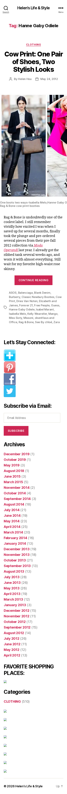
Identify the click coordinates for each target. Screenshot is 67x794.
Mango (53, 313)
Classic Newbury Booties (38, 297)
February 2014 (15, 538)
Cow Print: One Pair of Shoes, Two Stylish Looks (33, 61)
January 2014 (15, 543)
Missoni (28, 318)
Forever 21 (26, 305)
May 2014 (12, 521)
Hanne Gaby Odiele (22, 309)
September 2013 (17, 566)
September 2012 (17, 627)
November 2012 (16, 616)
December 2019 (17, 454)
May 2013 (12, 588)
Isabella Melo (17, 313)
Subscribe (16, 430)
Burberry (14, 297)
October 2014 (15, 493)
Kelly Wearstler (37, 313)
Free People (42, 305)
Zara (56, 322)
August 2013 (14, 571)
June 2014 (12, 515)
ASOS (13, 292)
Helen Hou (25, 79)
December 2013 (17, 549)
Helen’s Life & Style (29, 786)
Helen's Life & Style (33, 8)
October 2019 (15, 460)
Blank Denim (42, 292)
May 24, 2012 (49, 79)
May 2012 (11, 650)
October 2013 (15, 560)
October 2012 (15, 622)
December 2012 (16, 611)
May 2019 (12, 465)
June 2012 (12, 644)
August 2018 (14, 471)
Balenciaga (25, 292)
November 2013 (17, 555)
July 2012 (11, 638)
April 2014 (12, 527)
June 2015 (12, 476)
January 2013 (15, 605)
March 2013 (13, 599)
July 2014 (12, 510)
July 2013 (12, 577)
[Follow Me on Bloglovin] (33, 355)
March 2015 (13, 482)
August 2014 (14, 504)
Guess (55, 305)
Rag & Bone (26, 322)
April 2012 (12, 655)
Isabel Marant (45, 309)
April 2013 (12, 594)
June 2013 (12, 583)
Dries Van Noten (26, 301)
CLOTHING (33, 44)
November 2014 (17, 488)
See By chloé (43, 322)
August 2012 (14, 633)
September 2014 (17, 499)
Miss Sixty (15, 318)
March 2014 (13, 532)
